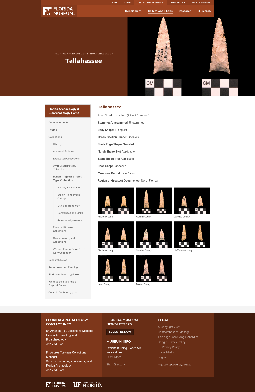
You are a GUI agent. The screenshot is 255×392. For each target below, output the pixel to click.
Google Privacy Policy (171, 342)
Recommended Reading (63, 267)
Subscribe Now (120, 331)
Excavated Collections (66, 158)
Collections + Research (150, 2)
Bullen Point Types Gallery (68, 196)
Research (185, 11)
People (52, 129)
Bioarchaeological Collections (64, 240)
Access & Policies (63, 151)
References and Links (70, 212)
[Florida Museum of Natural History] (59, 384)
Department (133, 11)
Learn (127, 2)
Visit (114, 2)
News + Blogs (178, 2)
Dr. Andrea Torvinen (58, 352)
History (57, 144)
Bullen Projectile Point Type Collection (67, 178)
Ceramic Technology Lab (63, 292)
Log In (162, 357)
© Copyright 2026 (169, 327)
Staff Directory (115, 364)
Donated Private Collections (63, 229)
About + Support (201, 2)
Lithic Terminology (68, 205)
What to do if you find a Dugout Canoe (62, 283)
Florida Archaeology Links (64, 274)
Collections (55, 136)
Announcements (58, 122)
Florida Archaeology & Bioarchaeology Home (64, 111)
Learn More (113, 357)
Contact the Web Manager (174, 332)
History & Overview (68, 187)
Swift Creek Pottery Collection (64, 167)
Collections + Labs (160, 11)
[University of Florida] (91, 384)
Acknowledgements (69, 220)
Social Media (166, 352)
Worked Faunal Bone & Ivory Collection (67, 251)
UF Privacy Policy (169, 347)
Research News (57, 259)
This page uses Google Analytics (178, 337)
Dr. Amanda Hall (56, 331)
